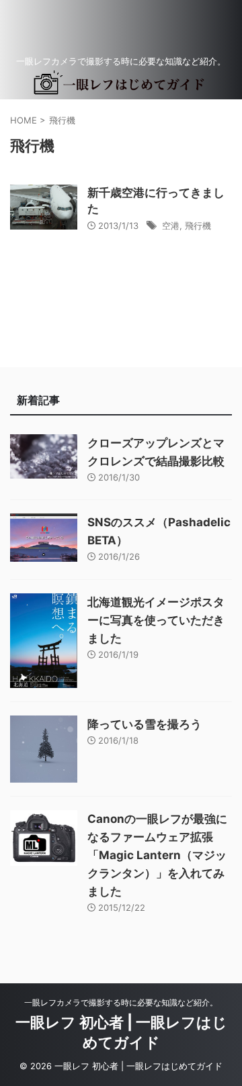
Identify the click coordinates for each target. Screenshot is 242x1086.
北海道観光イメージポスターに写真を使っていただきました (156, 620)
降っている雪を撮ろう (144, 724)
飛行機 (198, 225)
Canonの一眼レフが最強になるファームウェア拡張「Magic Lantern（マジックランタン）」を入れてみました (157, 855)
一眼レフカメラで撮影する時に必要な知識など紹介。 (121, 1002)
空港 (170, 225)
